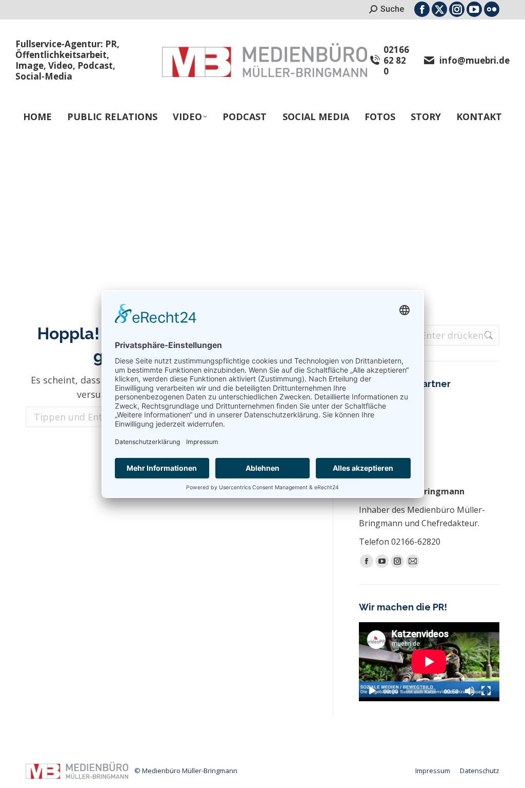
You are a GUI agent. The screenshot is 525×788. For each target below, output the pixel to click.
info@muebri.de (474, 60)
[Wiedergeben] (372, 691)
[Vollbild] (486, 691)
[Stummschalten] (470, 691)
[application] (429, 661)
